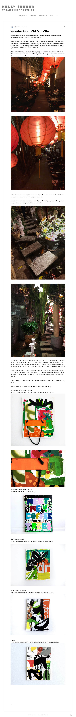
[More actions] (64, 27)
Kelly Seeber (18, 6)
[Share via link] (15, 704)
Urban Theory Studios (18, 10)
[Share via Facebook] (11, 704)
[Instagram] (71, 715)
